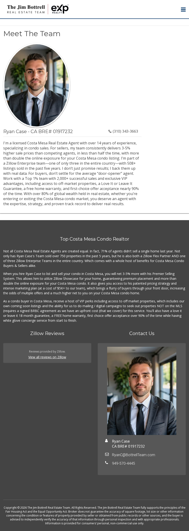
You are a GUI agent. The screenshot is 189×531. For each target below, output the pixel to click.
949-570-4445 (123, 463)
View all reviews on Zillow (47, 357)
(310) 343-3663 (125, 131)
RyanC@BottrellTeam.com (133, 455)
